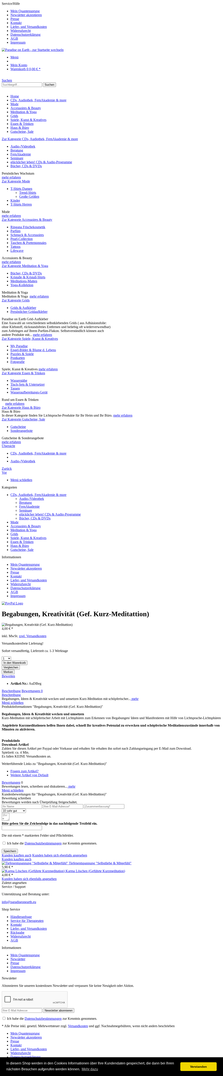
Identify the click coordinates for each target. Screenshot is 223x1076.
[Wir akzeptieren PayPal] (12, 603)
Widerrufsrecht (20, 30)
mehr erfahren (11, 177)
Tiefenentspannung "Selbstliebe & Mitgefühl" (100, 863)
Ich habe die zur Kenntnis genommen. (52, 843)
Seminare (16, 158)
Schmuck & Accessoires (27, 235)
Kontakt (16, 23)
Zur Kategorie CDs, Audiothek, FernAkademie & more (40, 139)
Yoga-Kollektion (21, 285)
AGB (14, 38)
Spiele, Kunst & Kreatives (28, 538)
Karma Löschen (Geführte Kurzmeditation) (95, 871)
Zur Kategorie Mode (16, 181)
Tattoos (15, 247)
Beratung (16, 150)
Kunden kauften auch (16, 855)
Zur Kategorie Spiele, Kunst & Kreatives (30, 339)
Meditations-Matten (23, 281)
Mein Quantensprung (25, 11)
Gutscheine (18, 427)
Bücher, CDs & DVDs (26, 166)
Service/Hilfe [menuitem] (24, 23)
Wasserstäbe (18, 380)
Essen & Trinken (22, 542)
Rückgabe (17, 932)
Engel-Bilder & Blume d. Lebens (33, 350)
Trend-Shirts (27, 192)
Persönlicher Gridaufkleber (28, 311)
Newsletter (17, 959)
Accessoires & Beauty (25, 526)
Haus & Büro (19, 546)
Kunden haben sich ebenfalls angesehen (59, 855)
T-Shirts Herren (21, 204)
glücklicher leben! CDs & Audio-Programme (41, 162)
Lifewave (17, 250)
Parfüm (15, 231)
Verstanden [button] (198, 1066)
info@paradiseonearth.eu (19, 902)
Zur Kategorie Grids (16, 300)
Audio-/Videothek (22, 146)
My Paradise (19, 346)
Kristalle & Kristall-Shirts (27, 277)
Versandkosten (78, 1026)
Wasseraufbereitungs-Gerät (28, 392)
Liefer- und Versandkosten (28, 27)
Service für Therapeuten (27, 921)
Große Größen (29, 196)
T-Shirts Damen (21, 189)
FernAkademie (20, 154)
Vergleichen (10, 667)
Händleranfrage (21, 917)
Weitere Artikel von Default (29, 775)
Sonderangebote (21, 430)
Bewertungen (32, 691)
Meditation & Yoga (23, 530)
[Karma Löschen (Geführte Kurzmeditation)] (34, 871)
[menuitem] (115, 11)
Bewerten (8, 676)
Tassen (15, 388)
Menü (14, 57)
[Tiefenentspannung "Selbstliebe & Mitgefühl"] (35, 863)
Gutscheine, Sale (22, 550)
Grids (14, 534)
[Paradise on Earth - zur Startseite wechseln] (33, 50)
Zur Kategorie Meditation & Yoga (25, 266)
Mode (14, 522)
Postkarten (17, 358)
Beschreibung (11, 691)
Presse (14, 19)
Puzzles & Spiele (22, 354)
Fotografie (17, 362)
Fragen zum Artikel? (24, 771)
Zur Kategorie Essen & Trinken (23, 373)
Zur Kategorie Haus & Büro (21, 407)
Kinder (15, 200)
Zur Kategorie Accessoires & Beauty (27, 219)
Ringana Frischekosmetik (27, 227)
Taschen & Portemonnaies (28, 243)
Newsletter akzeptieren (26, 15)
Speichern (9, 851)
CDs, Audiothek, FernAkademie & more (38, 495)
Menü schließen (21, 480)
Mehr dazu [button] (90, 1069)
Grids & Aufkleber (23, 308)
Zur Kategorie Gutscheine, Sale (23, 419)
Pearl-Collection (21, 239)
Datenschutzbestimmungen (43, 843)
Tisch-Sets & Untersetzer (27, 384)
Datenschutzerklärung (25, 34)
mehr (135, 699)
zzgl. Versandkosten (32, 636)
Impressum (17, 42)
